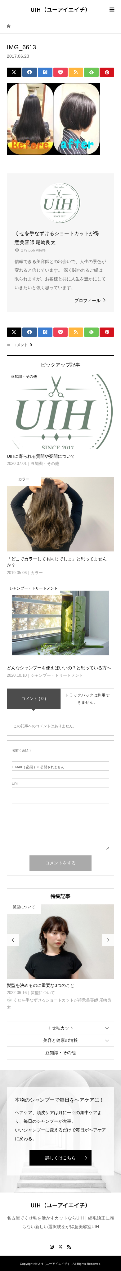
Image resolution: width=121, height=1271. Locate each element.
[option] (60, 957)
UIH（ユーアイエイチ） (60, 9)
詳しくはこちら (60, 1157)
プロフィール (87, 300)
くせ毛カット (60, 1027)
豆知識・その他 (60, 1052)
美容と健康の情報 (60, 1040)
